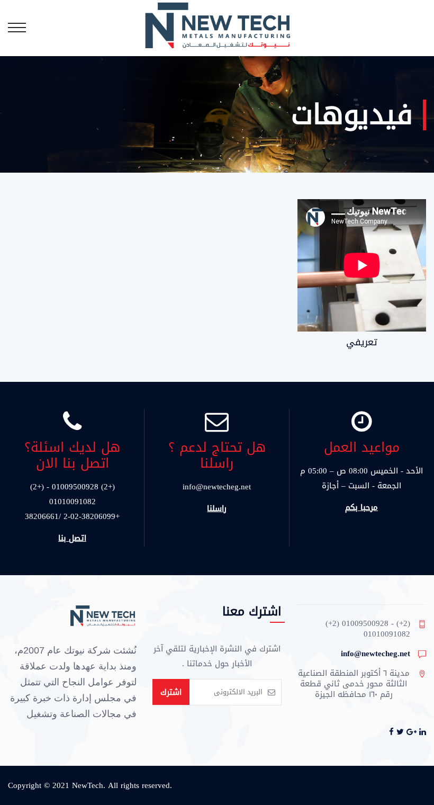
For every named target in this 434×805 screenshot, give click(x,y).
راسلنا (217, 508)
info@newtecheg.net (375, 653)
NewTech (87, 785)
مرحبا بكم (361, 507)
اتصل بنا (72, 538)
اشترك (171, 692)
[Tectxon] (217, 27)
